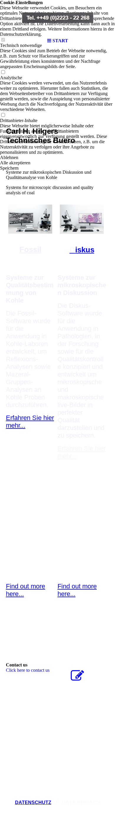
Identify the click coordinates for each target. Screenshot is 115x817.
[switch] (3, 72)
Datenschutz (33, 802)
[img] (57, 17)
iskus (82, 249)
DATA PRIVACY (81, 802)
